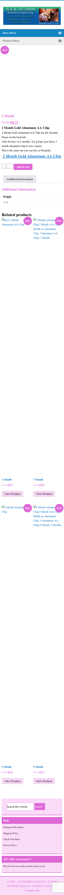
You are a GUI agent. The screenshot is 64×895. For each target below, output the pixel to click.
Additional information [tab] (19, 179)
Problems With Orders (13, 827)
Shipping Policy (10, 833)
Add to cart (23, 167)
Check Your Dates (11, 839)
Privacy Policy (10, 845)
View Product (12, 494)
